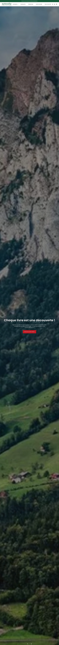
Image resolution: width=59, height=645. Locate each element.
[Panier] (56, 4)
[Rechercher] (53, 4)
